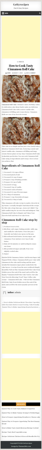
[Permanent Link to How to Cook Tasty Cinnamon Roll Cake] (21, 88)
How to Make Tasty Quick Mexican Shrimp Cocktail (20, 428)
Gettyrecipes (21, 4)
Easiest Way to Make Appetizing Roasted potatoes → (21, 307)
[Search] (40, 13)
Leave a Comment (31, 73)
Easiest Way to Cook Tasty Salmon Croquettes (18, 409)
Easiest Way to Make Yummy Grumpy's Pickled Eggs (20, 413)
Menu (6, 13)
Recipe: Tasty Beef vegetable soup (14, 432)
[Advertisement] (21, 37)
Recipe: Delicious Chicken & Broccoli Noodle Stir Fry (21, 436)
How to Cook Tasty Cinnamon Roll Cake (21, 67)
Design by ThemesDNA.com (21, 446)
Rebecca (21, 62)
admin (9, 73)
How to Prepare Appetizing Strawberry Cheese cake (21, 417)
